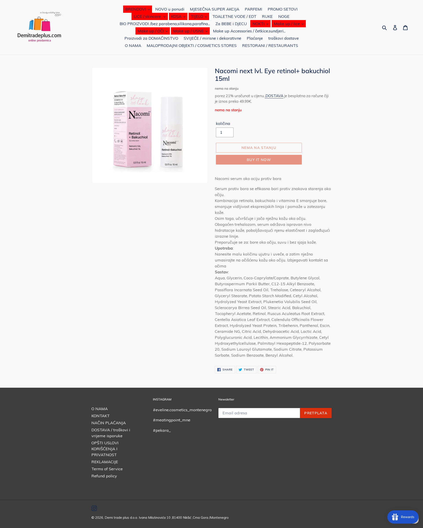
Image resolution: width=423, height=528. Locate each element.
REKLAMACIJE (104, 461)
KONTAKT (100, 415)
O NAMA (99, 408)
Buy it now (259, 159)
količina (223, 123)
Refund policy (104, 475)
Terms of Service (107, 468)
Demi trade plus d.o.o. (122, 517)
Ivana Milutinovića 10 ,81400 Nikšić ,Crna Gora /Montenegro (184, 517)
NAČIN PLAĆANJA (108, 422)
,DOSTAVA (274, 95)
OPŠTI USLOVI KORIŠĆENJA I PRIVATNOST (105, 448)
